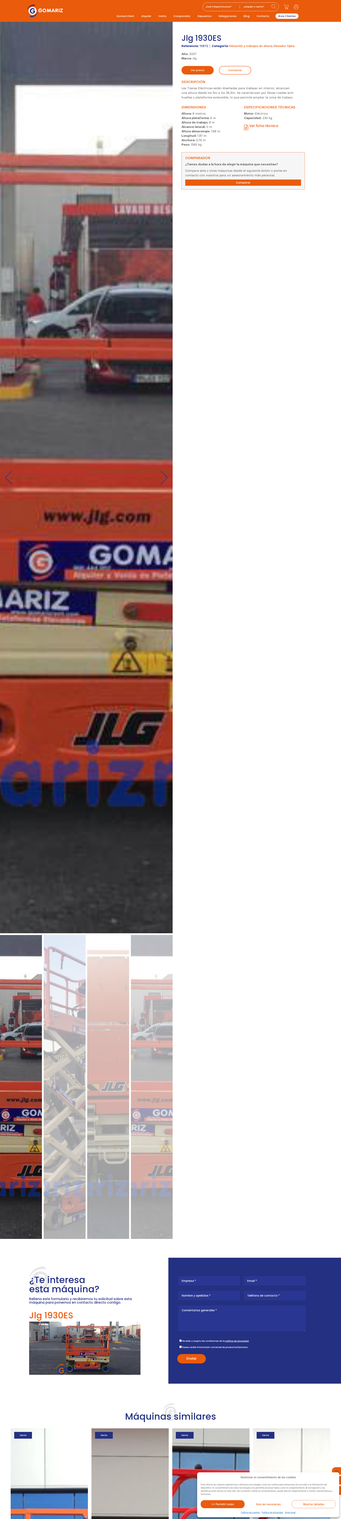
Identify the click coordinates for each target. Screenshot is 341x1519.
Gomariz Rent (125, 16)
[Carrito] (286, 7)
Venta (162, 16)
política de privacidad (237, 1340)
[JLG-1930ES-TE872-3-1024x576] (86, 477)
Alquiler (146, 16)
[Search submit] (274, 7)
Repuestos (205, 16)
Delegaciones (228, 16)
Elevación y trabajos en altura (250, 46)
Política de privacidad (272, 1512)
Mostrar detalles (313, 1504)
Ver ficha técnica (263, 125)
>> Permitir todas (222, 1504)
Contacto (263, 16)
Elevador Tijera (284, 46)
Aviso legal (290, 1512)
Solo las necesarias (268, 1504)
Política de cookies (250, 1512)
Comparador (182, 16)
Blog (247, 16)
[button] (8, 477)
